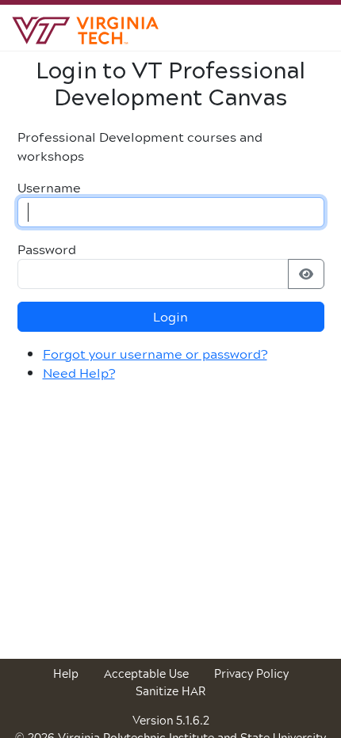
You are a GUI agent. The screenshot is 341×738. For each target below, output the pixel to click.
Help (66, 673)
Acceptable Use (146, 673)
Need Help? (79, 372)
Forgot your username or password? (155, 353)
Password (46, 249)
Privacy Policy (251, 673)
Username (49, 187)
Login (170, 316)
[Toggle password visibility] (306, 274)
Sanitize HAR (170, 691)
